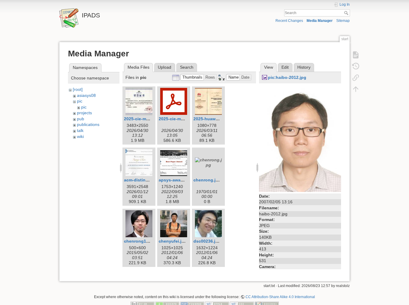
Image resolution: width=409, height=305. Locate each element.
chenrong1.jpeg (140, 241)
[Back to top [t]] (356, 88)
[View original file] (300, 138)
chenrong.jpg (207, 180)
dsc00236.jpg (207, 241)
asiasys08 (86, 95)
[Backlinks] (356, 77)
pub (80, 118)
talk (80, 130)
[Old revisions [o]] (356, 66)
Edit (285, 67)
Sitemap (343, 21)
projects (84, 112)
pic (79, 101)
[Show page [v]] (356, 54)
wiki (80, 136)
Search (347, 13)
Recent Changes (289, 21)
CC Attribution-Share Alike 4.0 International (280, 297)
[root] (78, 89)
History (303, 67)
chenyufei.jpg (173, 241)
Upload (164, 67)
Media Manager (320, 21)
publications (88, 124)
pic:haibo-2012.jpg (287, 77)
